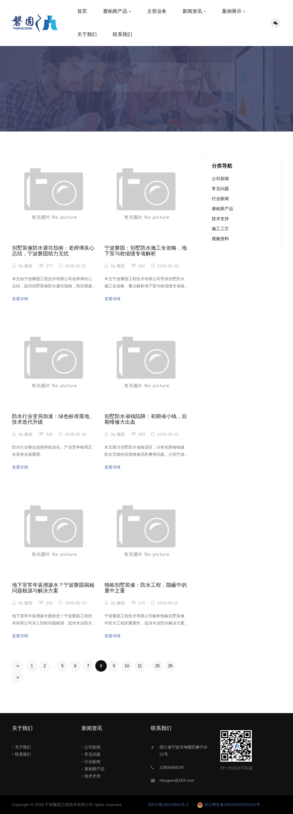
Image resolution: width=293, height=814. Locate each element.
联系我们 (122, 34)
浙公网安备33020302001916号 (232, 804)
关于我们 (87, 34)
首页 (82, 11)
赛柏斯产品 (115, 11)
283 (141, 434)
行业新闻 (220, 198)
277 (49, 266)
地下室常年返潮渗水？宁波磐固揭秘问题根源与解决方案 (53, 588)
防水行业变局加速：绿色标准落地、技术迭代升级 (53, 419)
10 (126, 665)
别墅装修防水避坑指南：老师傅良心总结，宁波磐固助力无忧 (53, 250)
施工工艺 (220, 228)
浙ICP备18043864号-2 (168, 804)
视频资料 (220, 238)
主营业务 (157, 11)
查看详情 (20, 298)
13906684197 (172, 767)
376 (141, 603)
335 (49, 434)
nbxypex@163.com (176, 780)
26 (170, 665)
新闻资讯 (192, 11)
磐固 (28, 266)
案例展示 (231, 11)
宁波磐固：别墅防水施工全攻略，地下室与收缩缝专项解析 (145, 250)
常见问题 (220, 188)
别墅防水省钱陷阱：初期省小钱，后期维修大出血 (145, 419)
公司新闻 (220, 178)
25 (157, 665)
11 (140, 665)
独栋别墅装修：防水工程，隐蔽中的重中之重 (145, 588)
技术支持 (220, 218)
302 (141, 266)
